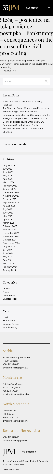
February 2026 (10, 186)
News (5, 292)
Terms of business (11, 461)
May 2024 (8, 256)
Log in (6, 317)
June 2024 (8, 253)
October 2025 (9, 199)
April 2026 (7, 179)
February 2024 (10, 267)
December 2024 (11, 233)
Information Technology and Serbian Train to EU (26, 115)
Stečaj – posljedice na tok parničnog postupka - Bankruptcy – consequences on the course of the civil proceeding (26, 64)
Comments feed (11, 324)
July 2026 (7, 169)
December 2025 (11, 192)
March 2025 (8, 223)
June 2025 (8, 213)
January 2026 (9, 189)
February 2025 (10, 226)
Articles (6, 288)
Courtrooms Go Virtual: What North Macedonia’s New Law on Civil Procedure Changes (23, 128)
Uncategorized (10, 299)
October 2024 (10, 239)
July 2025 (7, 209)
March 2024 (9, 263)
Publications (9, 295)
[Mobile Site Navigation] (49, 8)
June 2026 (8, 172)
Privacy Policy (29, 461)
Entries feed (9, 320)
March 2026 (8, 182)
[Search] (46, 81)
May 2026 (7, 175)
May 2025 (7, 216)
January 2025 (9, 229)
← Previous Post (8, 70)
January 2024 (9, 270)
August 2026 (9, 165)
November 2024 (11, 236)
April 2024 (8, 260)
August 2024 (9, 246)
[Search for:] (26, 81)
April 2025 (7, 219)
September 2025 (11, 202)
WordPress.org (10, 327)
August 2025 (9, 206)
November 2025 (11, 196)
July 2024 (7, 250)
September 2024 (11, 243)
